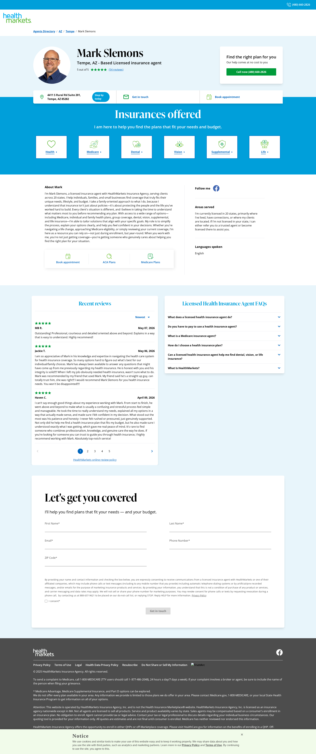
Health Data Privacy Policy (102, 665)
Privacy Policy (42, 665)
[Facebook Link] (279, 652)
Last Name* (176, 523)
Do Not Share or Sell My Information (164, 665)
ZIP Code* (51, 558)
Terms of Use (62, 665)
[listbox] (95, 381)
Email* (49, 540)
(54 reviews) (116, 69)
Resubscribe (130, 665)
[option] (95, 381)
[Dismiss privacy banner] (242, 734)
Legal (78, 665)
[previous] (37, 451)
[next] (152, 451)
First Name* (52, 523)
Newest (140, 317)
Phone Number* (179, 540)
